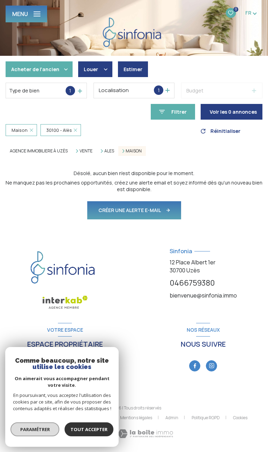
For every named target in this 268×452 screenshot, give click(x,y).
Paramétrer (35, 429)
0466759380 (192, 283)
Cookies (240, 417)
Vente (86, 151)
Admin (171, 418)
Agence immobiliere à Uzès (39, 151)
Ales (109, 151)
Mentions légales (136, 418)
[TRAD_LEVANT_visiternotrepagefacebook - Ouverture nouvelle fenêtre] (194, 365)
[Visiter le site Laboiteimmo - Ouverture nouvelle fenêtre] (145, 433)
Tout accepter (88, 429)
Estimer (133, 69)
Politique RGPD (206, 418)
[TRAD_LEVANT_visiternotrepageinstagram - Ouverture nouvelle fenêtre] (211, 365)
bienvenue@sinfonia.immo (203, 295)
